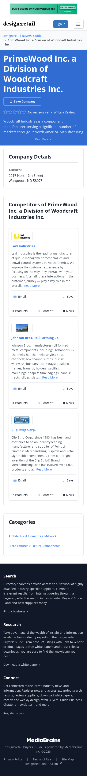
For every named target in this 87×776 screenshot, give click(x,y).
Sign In (60, 24)
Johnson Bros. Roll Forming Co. (35, 338)
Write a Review (64, 112)
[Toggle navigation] (78, 24)
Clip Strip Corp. (23, 430)
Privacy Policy (13, 759)
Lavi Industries (23, 246)
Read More (32, 286)
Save (70, 297)
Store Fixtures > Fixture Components (34, 546)
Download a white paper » (21, 665)
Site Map (67, 759)
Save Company (24, 101)
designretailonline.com (42, 764)
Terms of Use (42, 759)
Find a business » (15, 611)
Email (22, 297)
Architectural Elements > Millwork (33, 536)
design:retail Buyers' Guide (22, 36)
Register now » (13, 713)
